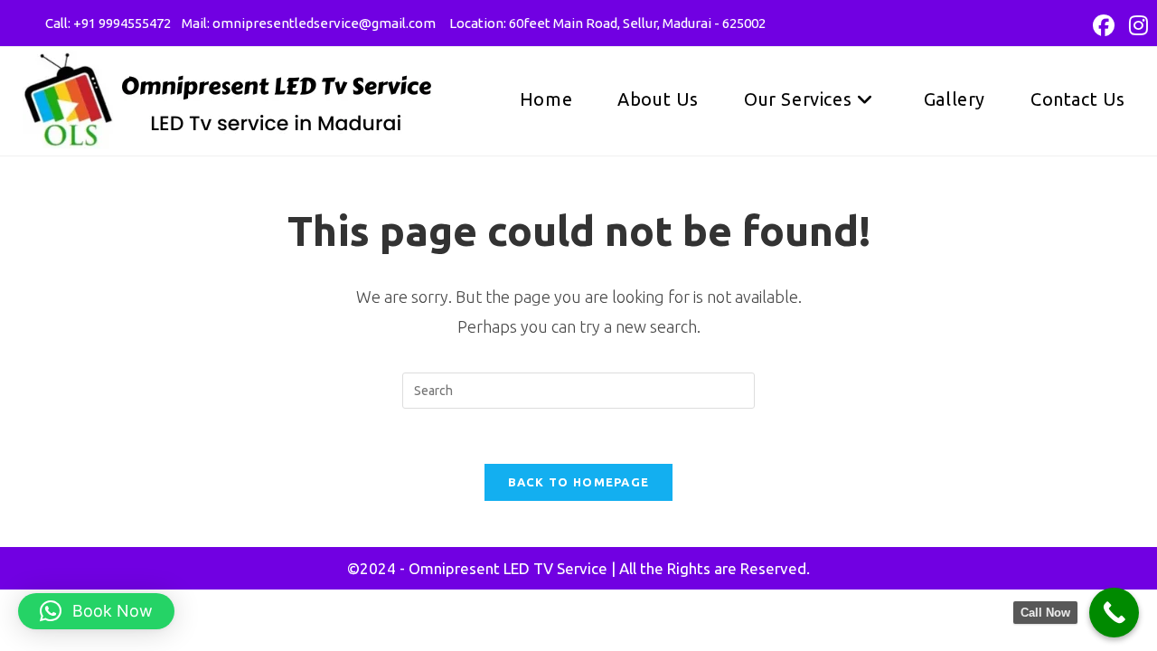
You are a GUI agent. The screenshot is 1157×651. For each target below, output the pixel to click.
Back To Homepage (579, 482)
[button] (96, 611)
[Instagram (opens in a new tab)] (1135, 25)
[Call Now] (1114, 612)
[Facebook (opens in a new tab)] (1104, 25)
